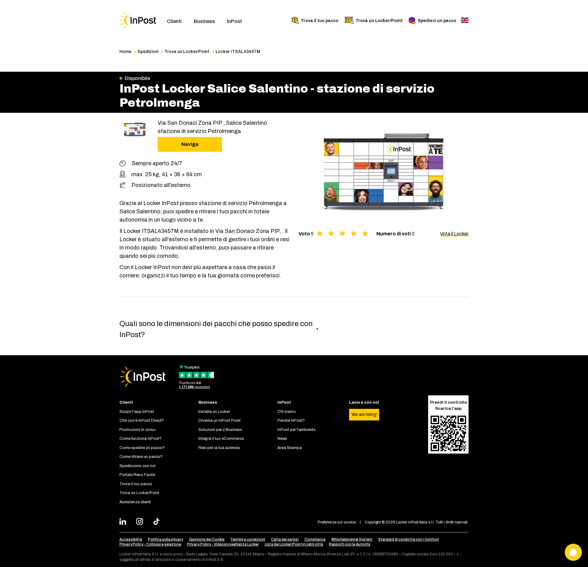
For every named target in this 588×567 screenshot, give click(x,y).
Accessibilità (130, 539)
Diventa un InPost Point (219, 420)
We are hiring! (365, 414)
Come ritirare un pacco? (141, 457)
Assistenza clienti (135, 502)
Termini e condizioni (247, 539)
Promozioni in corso (137, 430)
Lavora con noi (364, 402)
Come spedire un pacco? (142, 448)
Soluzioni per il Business (220, 430)
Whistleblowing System (351, 539)
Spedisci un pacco (437, 20)
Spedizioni (148, 51)
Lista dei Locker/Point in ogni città (294, 544)
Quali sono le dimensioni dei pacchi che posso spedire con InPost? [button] (216, 329)
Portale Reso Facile (137, 475)
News (282, 438)
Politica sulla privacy (165, 539)
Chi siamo (286, 411)
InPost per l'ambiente (296, 430)
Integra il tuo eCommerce (221, 438)
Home (125, 51)
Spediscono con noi (137, 466)
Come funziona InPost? (140, 438)
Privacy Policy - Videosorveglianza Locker (223, 544)
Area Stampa (289, 448)
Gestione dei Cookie (206, 539)
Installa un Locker (214, 411)
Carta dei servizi (285, 539)
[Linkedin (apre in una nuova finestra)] (124, 522)
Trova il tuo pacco (319, 20)
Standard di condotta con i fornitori (408, 539)
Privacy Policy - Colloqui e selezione (150, 544)
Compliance (315, 539)
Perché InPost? (291, 420)
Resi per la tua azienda (219, 448)
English (465, 20)
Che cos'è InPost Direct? (141, 420)
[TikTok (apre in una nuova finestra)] (158, 522)
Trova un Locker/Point (379, 20)
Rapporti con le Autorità (349, 544)
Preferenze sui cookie (337, 522)
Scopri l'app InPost (136, 411)
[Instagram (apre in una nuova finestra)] (141, 522)
